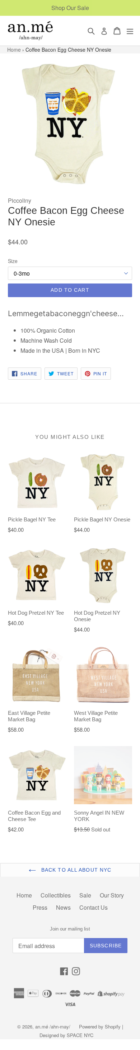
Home (14, 49)
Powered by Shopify (100, 1026)
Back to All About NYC (75, 870)
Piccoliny (19, 200)
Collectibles (56, 895)
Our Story (112, 895)
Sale (85, 895)
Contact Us (93, 907)
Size (13, 260)
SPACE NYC (80, 1035)
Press (40, 907)
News (63, 907)
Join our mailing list (70, 929)
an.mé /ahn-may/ (53, 1026)
